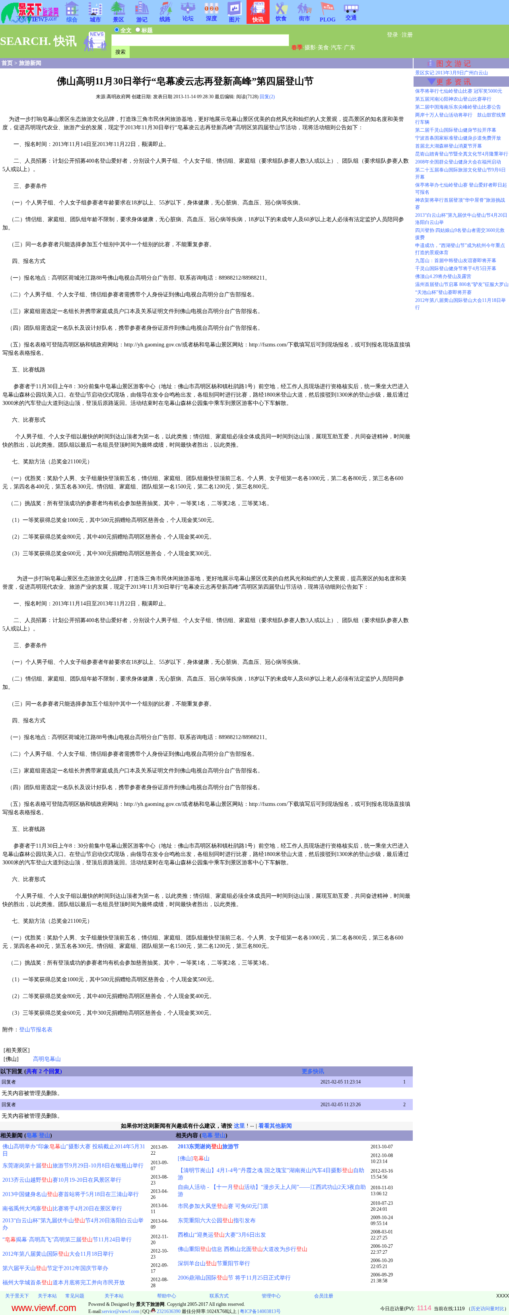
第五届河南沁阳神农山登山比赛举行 (453, 99)
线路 (165, 19)
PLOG (328, 20)
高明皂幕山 (47, 1059)
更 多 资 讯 (453, 82)
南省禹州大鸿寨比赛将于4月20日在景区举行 (62, 1209)
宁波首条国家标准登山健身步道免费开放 (458, 138)
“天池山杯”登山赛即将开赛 (443, 292)
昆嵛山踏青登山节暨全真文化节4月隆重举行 (461, 154)
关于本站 (47, 1296)
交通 (351, 18)
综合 (72, 20)
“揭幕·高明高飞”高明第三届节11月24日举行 (67, 1240)
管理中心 (271, 1296)
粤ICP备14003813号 (260, 1311)
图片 (234, 20)
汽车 (336, 48)
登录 (392, 35)
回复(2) (267, 96)
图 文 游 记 (453, 64)
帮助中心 (166, 1296)
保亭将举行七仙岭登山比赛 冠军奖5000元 (458, 91)
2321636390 (168, 1311)
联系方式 (219, 1296)
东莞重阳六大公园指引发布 (217, 1221)
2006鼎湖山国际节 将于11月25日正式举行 (234, 1278)
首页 (7, 63)
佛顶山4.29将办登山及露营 (443, 276)
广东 (349, 48)
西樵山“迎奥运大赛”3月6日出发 (222, 1235)
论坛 (188, 18)
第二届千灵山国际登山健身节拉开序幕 (455, 130)
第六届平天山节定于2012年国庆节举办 (55, 1268)
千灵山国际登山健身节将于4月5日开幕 (455, 268)
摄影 (310, 48)
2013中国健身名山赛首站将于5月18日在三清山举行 (70, 1194)
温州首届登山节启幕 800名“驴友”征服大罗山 (462, 284)
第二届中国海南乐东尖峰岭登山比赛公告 (458, 107)
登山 (44, 1135)
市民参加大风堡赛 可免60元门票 (223, 1206)
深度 (211, 18)
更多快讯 (313, 1071)
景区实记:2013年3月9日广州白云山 (451, 73)
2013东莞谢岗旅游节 (208, 1147)
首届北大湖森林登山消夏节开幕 (448, 146)
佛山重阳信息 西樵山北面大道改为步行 (242, 1249)
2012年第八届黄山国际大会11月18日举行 (58, 1254)
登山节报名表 (35, 1030)
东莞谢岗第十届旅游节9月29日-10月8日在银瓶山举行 (73, 1166)
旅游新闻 (30, 63)
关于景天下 (17, 1296)
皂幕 (31, 1135)
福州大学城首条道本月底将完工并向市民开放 (63, 1283)
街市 (304, 18)
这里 (239, 1126)
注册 (407, 35)
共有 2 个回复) (44, 1071)
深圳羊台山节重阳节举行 (214, 1263)
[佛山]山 (194, 1158)
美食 (323, 48)
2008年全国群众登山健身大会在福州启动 (458, 162)
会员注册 (323, 1296)
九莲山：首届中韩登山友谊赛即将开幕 (455, 260)
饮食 (281, 18)
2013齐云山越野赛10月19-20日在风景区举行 (61, 1180)
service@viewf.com (120, 1311)
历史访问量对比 (487, 1308)
